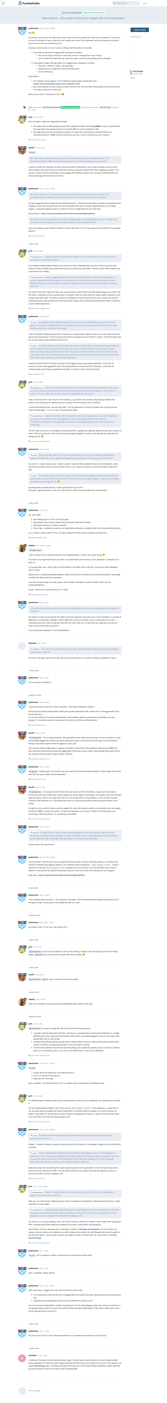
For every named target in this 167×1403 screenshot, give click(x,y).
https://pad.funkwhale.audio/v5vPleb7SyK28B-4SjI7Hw (61, 875)
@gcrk (45, 979)
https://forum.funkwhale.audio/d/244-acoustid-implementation (68, 213)
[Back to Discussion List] (3, 3)
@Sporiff (38, 954)
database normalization (90, 1229)
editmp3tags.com (41, 1366)
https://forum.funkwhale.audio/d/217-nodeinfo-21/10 (56, 84)
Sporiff (34, 771)
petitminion (38, 257)
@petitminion (35, 951)
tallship (36, 649)
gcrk (33, 152)
